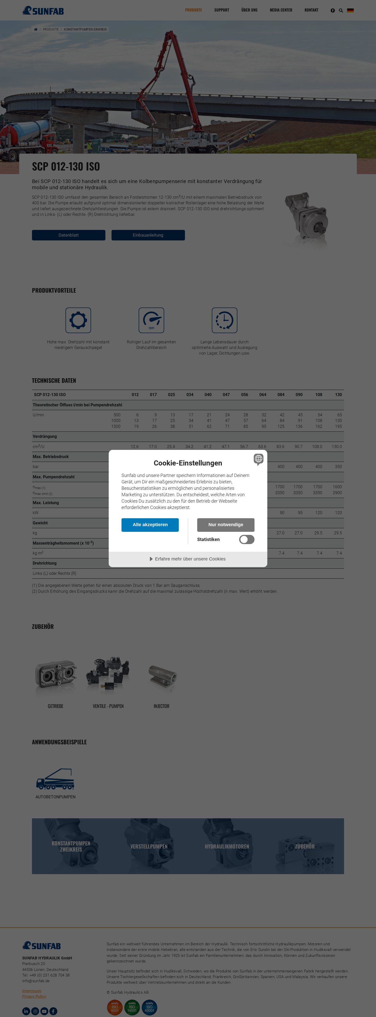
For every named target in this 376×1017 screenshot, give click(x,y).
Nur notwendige (225, 524)
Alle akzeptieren (150, 524)
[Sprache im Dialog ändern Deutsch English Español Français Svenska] (257, 459)
